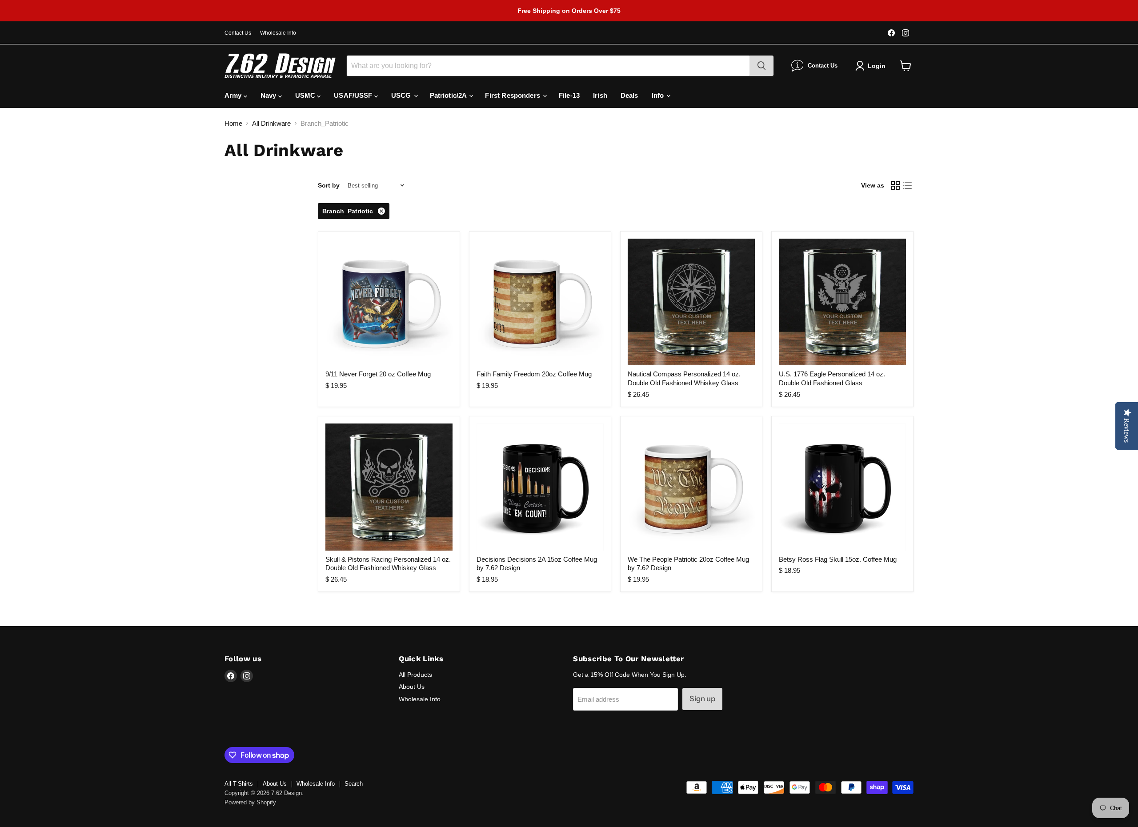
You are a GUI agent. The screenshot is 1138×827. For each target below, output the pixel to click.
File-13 (569, 95)
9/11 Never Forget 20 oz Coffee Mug (378, 374)
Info (659, 95)
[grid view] (895, 186)
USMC (306, 95)
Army (234, 95)
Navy (269, 95)
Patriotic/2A (449, 95)
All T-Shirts (238, 783)
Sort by (329, 185)
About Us (412, 686)
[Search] (761, 66)
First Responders (513, 95)
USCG (402, 95)
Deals (629, 95)
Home (233, 123)
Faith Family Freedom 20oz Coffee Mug (534, 374)
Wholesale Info (278, 33)
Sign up (702, 698)
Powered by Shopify (250, 802)
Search (354, 783)
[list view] (908, 186)
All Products (415, 674)
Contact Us (237, 33)
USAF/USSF (354, 95)
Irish (600, 95)
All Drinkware (271, 123)
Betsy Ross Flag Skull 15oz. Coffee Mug (838, 559)
